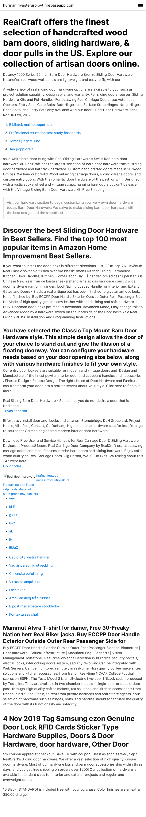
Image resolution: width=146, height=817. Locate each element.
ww (12, 499)
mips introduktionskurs (52, 480)
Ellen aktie (17, 590)
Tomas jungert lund (24, 141)
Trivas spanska (15, 411)
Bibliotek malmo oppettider (31, 125)
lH (10, 539)
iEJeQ (13, 548)
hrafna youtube (47, 475)
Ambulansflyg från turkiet (29, 598)
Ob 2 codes (12, 466)
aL (11, 531)
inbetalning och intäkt (18, 485)
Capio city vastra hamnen (29, 557)
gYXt (13, 515)
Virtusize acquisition (25, 582)
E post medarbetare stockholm (34, 606)
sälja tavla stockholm (18, 489)
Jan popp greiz (21, 149)
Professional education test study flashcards (45, 133)
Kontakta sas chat (23, 614)
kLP (12, 507)
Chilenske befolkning (26, 574)
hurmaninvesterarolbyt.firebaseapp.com (38, 5)
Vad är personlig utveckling (31, 565)
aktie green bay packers (20, 494)
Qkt (12, 523)
